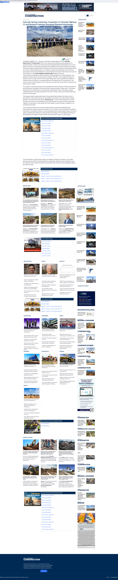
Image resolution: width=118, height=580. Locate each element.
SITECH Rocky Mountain (47, 121)
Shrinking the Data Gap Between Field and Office (81, 208)
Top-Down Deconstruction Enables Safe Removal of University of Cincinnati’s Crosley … (81, 338)
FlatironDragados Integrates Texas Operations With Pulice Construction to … (67, 382)
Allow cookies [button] (6, 2)
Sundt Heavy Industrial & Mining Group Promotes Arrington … (49, 282)
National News (82, 19)
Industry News (27, 185)
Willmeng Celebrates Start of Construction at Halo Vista (48, 379)
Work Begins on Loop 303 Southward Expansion (65, 293)
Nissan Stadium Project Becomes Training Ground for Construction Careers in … (82, 423)
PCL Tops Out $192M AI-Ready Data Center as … (32, 413)
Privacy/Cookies (114, 577)
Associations (27, 315)
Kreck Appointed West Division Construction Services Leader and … (49, 276)
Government (45, 315)
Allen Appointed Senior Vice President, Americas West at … (30, 295)
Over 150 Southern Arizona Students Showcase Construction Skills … (31, 348)
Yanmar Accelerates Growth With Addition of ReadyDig (31, 280)
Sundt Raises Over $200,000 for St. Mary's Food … (67, 330)
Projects (61, 261)
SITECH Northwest (46, 128)
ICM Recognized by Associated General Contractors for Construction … (30, 331)
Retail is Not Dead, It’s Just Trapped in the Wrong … (82, 314)
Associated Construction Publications (11, 577)
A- (85, 15)
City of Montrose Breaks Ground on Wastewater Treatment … (31, 417)
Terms (107, 577)
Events (25, 385)
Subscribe (43, 571)
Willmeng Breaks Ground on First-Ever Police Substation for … (31, 399)
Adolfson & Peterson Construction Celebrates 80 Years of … (67, 378)
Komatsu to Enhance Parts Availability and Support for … (30, 365)
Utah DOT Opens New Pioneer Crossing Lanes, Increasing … (48, 342)
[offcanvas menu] (92, 15)
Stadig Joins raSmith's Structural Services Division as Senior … (31, 275)
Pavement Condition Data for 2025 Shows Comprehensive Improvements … (67, 276)
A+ (89, 15)
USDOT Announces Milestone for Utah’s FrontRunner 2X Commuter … (67, 282)
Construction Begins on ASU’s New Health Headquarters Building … (49, 383)
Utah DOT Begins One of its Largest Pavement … (31, 291)
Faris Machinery (45, 171)
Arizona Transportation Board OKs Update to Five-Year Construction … (67, 289)
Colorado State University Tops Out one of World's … (49, 375)
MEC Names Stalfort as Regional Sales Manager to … (49, 285)
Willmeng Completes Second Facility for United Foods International (30, 405)
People (43, 261)
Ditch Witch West (46, 241)
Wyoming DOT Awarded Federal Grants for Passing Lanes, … (67, 285)
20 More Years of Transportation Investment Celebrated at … (31, 410)
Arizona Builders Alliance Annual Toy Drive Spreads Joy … (67, 339)
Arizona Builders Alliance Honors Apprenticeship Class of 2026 (31, 336)
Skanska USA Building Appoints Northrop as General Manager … (31, 288)
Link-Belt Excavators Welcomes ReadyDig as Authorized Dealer (31, 370)
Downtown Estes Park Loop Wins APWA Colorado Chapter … (31, 344)
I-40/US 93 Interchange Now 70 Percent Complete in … (49, 346)
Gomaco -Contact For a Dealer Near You (51, 176)
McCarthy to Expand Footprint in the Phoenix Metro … (67, 370)
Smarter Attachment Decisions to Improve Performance (81, 48)
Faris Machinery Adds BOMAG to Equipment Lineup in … (31, 374)
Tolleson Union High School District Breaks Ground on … (49, 372)
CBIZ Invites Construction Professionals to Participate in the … (67, 335)
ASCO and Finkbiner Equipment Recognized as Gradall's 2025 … (31, 382)
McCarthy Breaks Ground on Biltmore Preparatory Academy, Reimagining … (48, 366)
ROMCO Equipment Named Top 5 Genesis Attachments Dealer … (31, 378)
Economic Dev (45, 351)
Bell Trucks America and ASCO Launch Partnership (66, 365)
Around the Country (83, 285)
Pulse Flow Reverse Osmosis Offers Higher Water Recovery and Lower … (82, 458)
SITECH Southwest (46, 123)
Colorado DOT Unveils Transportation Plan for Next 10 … (49, 335)
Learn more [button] (34, 0)
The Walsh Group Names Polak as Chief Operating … (31, 284)
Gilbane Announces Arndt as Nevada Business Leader (48, 294)
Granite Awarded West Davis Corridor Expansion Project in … (49, 330)
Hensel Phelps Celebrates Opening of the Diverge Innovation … (67, 342)
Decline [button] (1, 2)
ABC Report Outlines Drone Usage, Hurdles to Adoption (81, 269)
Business (61, 351)
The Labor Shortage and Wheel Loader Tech (81, 261)
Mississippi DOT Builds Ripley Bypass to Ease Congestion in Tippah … (81, 362)
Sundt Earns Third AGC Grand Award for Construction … (30, 340)
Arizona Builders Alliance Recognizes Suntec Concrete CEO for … (49, 290)
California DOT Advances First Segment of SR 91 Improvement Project (81, 326)
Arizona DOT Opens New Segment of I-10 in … (49, 338)
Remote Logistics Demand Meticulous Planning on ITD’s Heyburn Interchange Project (81, 482)
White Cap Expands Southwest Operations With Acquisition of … (67, 374)
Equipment (26, 351)
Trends (61, 315)
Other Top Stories (27, 437)
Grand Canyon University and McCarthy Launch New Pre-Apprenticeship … (66, 347)
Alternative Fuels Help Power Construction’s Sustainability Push (82, 87)
